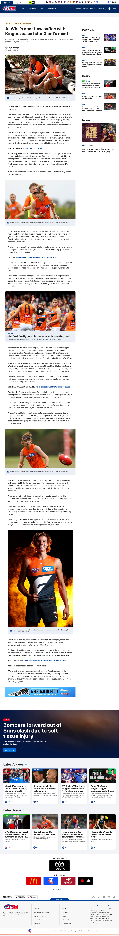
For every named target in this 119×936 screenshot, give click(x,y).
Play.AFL (64, 908)
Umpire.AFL (65, 916)
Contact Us (37, 923)
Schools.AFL (65, 920)
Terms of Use (11, 913)
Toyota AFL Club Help (40, 916)
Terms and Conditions (51, 931)
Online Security (93, 931)
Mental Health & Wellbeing (41, 912)
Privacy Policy (18, 913)
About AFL (37, 908)
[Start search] (104, 8)
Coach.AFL (65, 912)
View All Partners (58, 890)
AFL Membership (66, 923)
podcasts (90, 145)
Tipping (91, 8)
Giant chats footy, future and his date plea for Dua (45, 660)
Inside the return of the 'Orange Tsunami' (53, 387)
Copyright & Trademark (78, 931)
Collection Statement (25, 913)
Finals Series (52, 8)
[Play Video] (40, 311)
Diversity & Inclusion (39, 920)
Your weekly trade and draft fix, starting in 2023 (37, 257)
